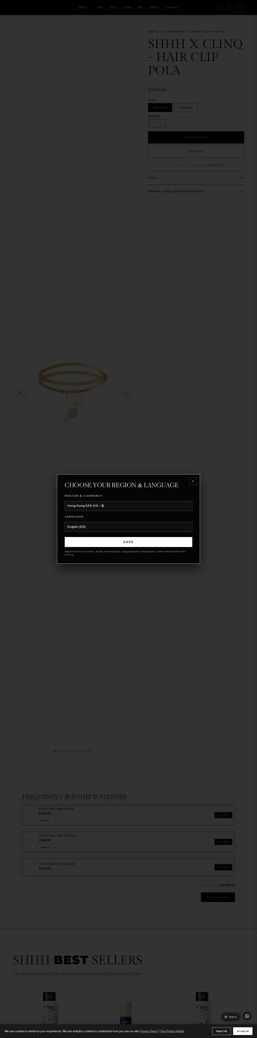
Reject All (221, 1031)
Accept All (243, 1031)
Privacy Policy (149, 1031)
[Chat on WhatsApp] (247, 1016)
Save (128, 542)
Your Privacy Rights (172, 1031)
